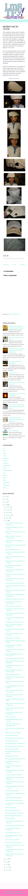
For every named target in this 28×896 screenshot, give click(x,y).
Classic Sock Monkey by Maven (12, 674)
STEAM (4, 477)
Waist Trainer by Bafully (10, 807)
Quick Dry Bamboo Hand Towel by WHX (14, 658)
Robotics (5, 475)
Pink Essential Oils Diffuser (11, 735)
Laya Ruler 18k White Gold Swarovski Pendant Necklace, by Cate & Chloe (16, 419)
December (8, 507)
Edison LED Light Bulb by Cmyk (12, 549)
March (7, 867)
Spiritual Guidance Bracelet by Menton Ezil (15, 758)
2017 (5, 502)
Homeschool (6, 463)
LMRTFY (5, 468)
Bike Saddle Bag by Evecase (11, 756)
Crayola (4, 455)
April (7, 864)
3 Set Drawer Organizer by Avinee (13, 774)
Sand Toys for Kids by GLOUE (12, 839)
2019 (5, 499)
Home (14, 264)
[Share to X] (6, 255)
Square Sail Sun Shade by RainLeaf (13, 842)
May (6, 861)
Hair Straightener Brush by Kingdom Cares (15, 743)
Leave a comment (20, 258)
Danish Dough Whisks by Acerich (13, 810)
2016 (5, 504)
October (7, 512)
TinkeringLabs (6, 485)
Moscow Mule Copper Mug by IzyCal (13, 800)
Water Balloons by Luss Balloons (12, 638)
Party (4, 473)
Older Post (22, 264)
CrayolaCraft (6, 458)
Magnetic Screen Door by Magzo (13, 732)
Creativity (5, 460)
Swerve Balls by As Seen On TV (12, 832)
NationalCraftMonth (7, 470)
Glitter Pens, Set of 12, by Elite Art (13, 606)
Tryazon (4, 487)
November (8, 509)
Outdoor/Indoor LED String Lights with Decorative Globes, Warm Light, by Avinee (16, 350)
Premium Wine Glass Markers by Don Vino (15, 746)
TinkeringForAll (6, 482)
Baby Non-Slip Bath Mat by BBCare (13, 815)
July (6, 520)
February (8, 869)
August (7, 517)
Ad (3, 448)
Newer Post (6, 264)
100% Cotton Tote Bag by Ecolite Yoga (14, 813)
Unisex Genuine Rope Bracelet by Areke (14, 583)
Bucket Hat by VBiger (10, 818)
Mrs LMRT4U (12, 258)
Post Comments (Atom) (14, 314)
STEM (4, 480)
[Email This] (3, 255)
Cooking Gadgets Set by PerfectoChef (14, 738)
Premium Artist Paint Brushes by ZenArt (14, 825)
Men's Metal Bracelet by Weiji (12, 790)
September (8, 515)
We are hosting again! (14, 430)
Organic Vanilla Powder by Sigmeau (13, 797)
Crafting (5, 453)
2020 (5, 496)
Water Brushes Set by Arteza (12, 748)
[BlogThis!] (5, 255)
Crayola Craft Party (13, 372)
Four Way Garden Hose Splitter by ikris (14, 622)
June (7, 859)
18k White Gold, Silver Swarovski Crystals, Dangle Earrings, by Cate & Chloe (16, 406)
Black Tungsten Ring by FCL (11, 740)
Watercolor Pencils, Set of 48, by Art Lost (14, 599)
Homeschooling (6, 465)
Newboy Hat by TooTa (10, 27)
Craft (4, 450)
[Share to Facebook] (8, 255)
